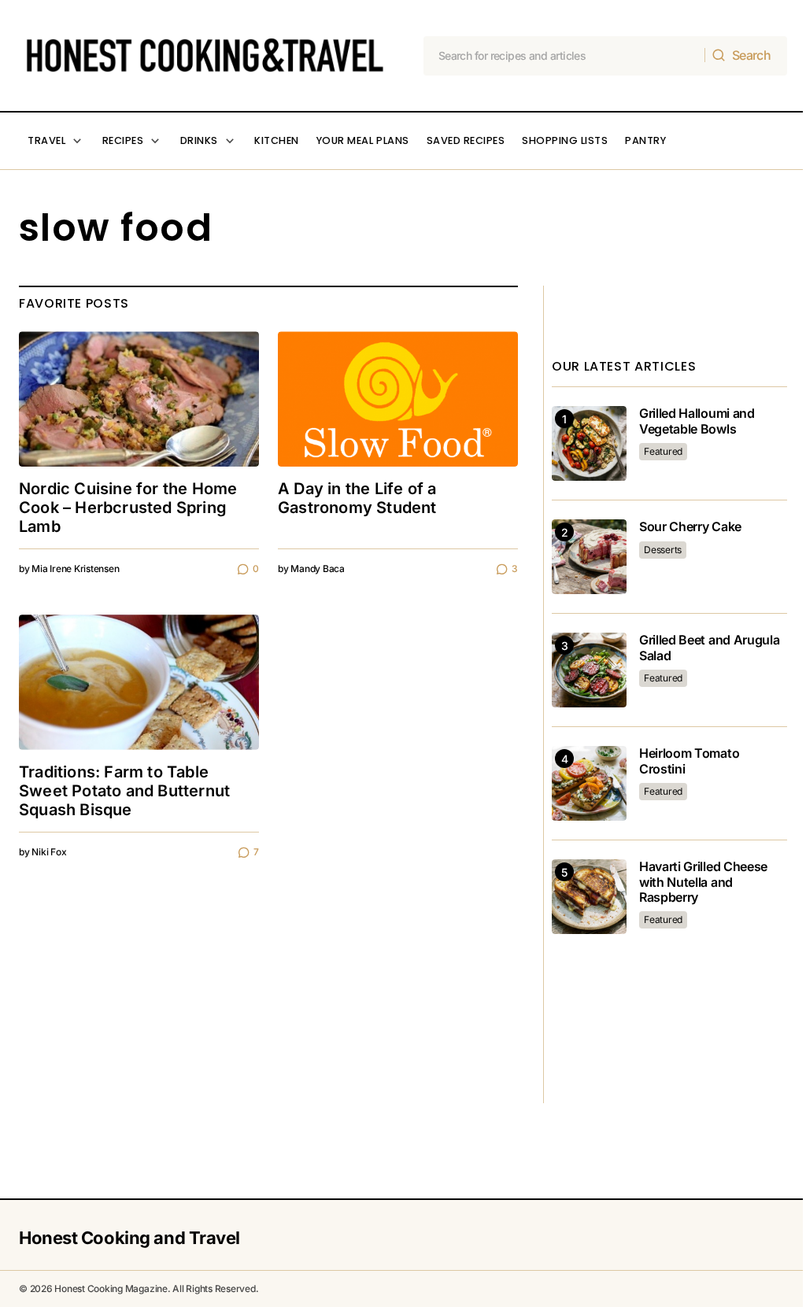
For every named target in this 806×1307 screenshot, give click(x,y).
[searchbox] (564, 56)
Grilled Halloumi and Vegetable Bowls (697, 421)
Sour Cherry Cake (690, 526)
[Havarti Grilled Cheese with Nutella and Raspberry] (589, 896)
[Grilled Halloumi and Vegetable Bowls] (589, 443)
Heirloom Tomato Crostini (689, 761)
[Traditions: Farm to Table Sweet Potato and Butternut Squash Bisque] (139, 682)
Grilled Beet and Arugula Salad (709, 648)
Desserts (663, 550)
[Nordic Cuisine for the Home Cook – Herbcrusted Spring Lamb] (139, 399)
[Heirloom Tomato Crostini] (589, 783)
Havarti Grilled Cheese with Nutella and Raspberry (703, 881)
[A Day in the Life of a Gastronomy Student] (398, 399)
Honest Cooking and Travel (129, 1238)
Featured (663, 451)
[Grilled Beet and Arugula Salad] (589, 670)
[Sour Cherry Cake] (589, 556)
